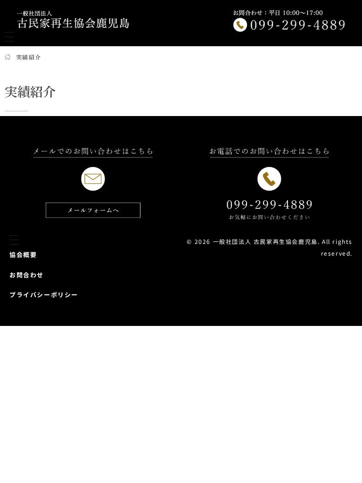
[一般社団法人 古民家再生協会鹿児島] (73, 19)
